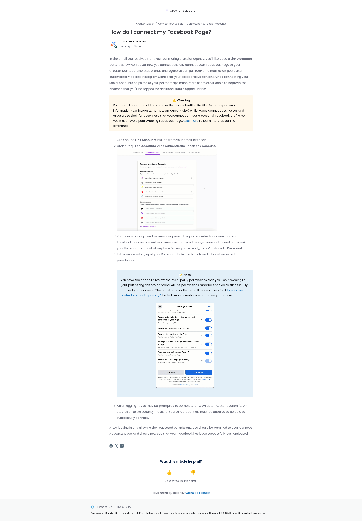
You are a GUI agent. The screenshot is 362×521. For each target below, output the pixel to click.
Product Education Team (134, 41)
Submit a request (198, 493)
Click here (190, 121)
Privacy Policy (123, 507)
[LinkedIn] (122, 446)
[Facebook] (111, 446)
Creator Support (145, 23)
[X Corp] (116, 446)
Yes (169, 472)
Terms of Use (104, 507)
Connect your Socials (170, 23)
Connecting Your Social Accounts (206, 23)
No (193, 472)
